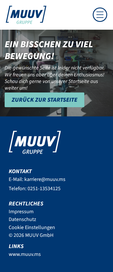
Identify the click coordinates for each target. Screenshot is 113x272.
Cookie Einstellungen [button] (32, 227)
